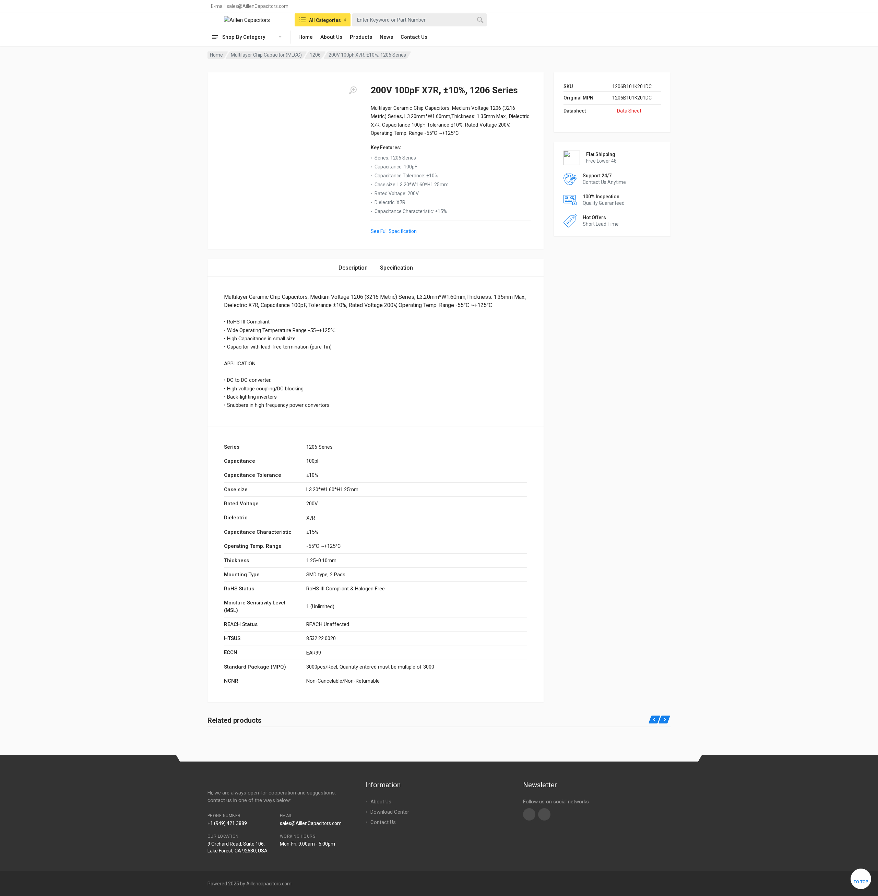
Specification (396, 267)
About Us (331, 37)
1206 (315, 55)
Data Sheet (629, 111)
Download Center (389, 812)
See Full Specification (394, 231)
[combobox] (419, 19)
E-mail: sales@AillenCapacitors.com (249, 6)
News (386, 37)
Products (361, 37)
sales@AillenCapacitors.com (311, 823)
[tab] (353, 267)
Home (305, 37)
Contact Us (414, 37)
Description (353, 267)
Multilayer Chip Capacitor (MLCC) (266, 55)
